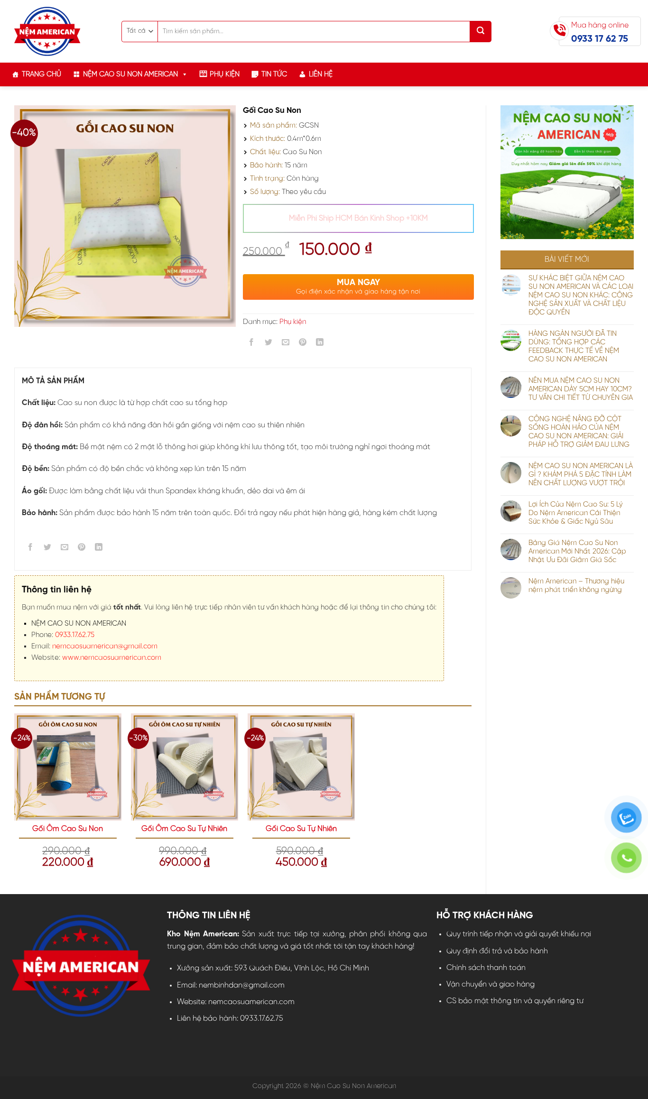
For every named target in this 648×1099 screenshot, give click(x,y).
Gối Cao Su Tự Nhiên (301, 829)
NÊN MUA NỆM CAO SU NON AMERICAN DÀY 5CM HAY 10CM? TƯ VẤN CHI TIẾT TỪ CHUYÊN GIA (580, 389)
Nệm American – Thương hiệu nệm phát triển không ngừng (576, 586)
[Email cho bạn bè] (286, 344)
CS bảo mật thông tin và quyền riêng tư (514, 1001)
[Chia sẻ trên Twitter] (268, 344)
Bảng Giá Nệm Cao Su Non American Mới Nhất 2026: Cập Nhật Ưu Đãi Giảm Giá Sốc (577, 551)
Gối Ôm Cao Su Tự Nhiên (184, 829)
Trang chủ (41, 74)
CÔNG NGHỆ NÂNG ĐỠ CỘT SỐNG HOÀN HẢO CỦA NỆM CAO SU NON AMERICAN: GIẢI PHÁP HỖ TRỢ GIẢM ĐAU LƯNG (578, 432)
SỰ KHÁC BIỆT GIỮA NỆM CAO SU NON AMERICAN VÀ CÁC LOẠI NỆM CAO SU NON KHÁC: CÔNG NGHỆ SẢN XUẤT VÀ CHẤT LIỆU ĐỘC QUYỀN (580, 295)
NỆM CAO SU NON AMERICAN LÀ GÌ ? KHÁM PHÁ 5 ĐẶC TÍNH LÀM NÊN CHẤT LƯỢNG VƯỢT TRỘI (580, 474)
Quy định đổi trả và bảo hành (497, 951)
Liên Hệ (321, 74)
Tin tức (274, 74)
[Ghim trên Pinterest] (303, 344)
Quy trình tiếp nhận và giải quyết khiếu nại (518, 934)
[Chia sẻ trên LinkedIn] (320, 344)
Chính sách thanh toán (486, 968)
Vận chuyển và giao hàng (490, 984)
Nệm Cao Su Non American (130, 74)
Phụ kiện (225, 74)
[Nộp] (480, 31)
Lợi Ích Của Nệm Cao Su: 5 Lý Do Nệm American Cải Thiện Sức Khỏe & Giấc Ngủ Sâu (575, 513)
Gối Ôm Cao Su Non (67, 829)
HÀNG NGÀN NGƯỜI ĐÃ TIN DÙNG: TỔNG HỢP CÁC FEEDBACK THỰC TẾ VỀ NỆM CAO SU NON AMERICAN (573, 346)
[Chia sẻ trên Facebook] (251, 344)
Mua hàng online (600, 32)
